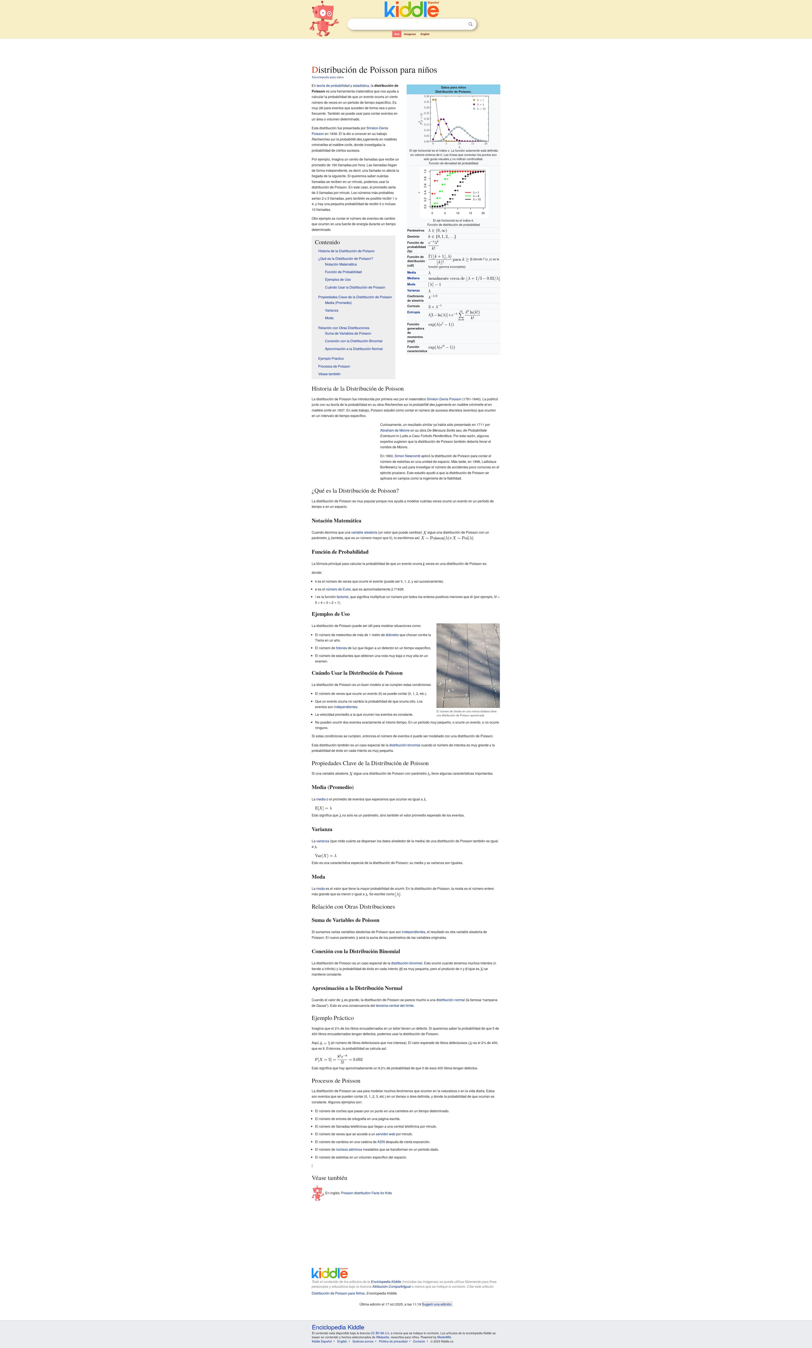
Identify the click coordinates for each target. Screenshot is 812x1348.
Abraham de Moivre (395, 430)
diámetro (392, 634)
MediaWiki (444, 1337)
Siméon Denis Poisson (444, 399)
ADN (381, 1141)
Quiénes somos (363, 1341)
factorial (342, 596)
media (321, 799)
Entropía (413, 312)
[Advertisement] (406, 50)
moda (320, 888)
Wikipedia (382, 1337)
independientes (345, 706)
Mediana (413, 278)
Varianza (413, 290)
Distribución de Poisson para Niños (338, 1293)
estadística (361, 85)
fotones (341, 647)
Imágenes (410, 34)
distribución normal (450, 999)
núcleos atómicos (349, 1149)
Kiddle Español (322, 1341)
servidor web (385, 1133)
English (425, 34)
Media (411, 272)
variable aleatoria (364, 532)
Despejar (461, 24)
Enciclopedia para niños (328, 77)
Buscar (470, 24)
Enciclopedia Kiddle (386, 1281)
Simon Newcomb (407, 455)
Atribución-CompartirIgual (391, 1286)
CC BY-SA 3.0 (380, 1333)
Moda (411, 284)
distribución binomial (404, 745)
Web (396, 34)
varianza (322, 840)
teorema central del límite (395, 1005)
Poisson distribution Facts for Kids (366, 1192)
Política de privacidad (393, 1341)
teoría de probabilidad (333, 85)
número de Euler (338, 589)
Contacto (419, 1341)
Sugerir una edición (436, 1304)
